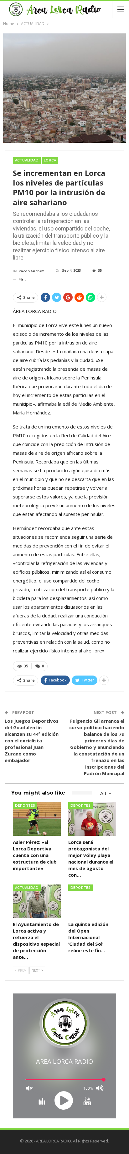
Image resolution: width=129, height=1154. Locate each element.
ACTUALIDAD (27, 160)
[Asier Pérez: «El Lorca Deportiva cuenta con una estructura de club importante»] (37, 819)
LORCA (50, 160)
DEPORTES (25, 806)
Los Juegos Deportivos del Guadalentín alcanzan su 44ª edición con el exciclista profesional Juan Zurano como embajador (32, 740)
